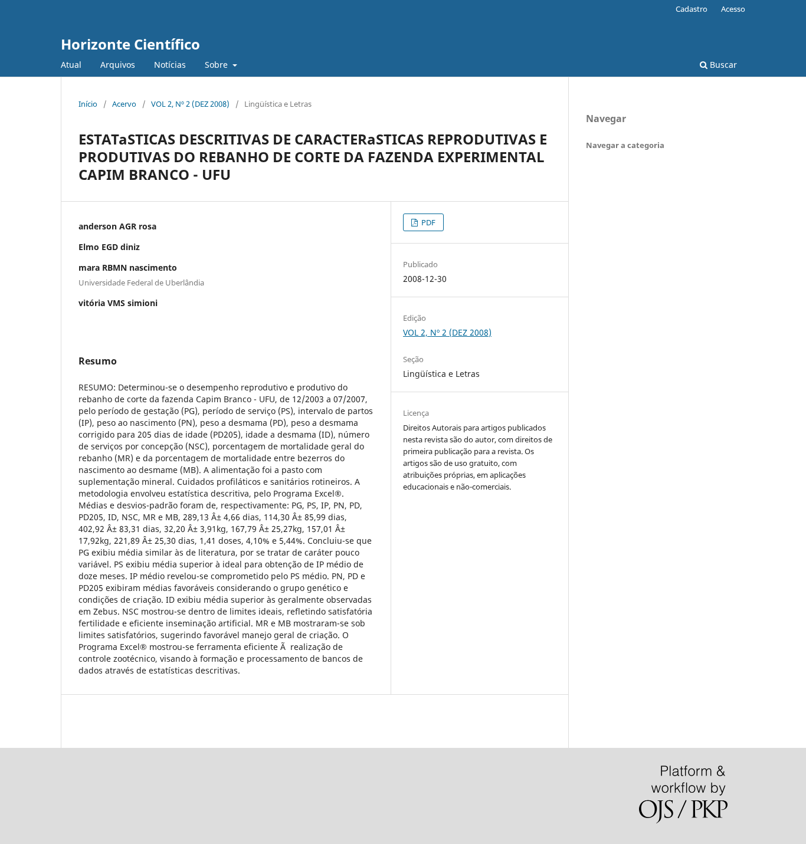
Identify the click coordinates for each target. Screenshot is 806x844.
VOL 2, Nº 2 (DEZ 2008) (190, 103)
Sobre (217, 64)
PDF (427, 222)
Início (87, 103)
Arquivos (117, 64)
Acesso (733, 9)
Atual (71, 64)
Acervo (124, 103)
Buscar (722, 64)
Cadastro (691, 9)
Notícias (170, 64)
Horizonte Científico (130, 44)
